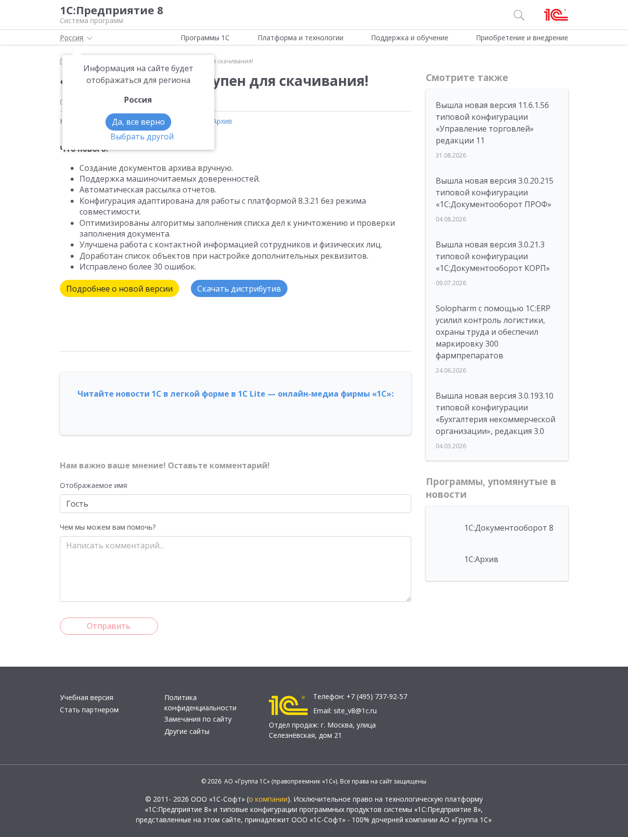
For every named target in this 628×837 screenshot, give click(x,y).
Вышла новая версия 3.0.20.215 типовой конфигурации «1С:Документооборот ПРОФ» (494, 192)
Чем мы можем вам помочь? (108, 527)
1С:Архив (217, 121)
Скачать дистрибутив (239, 288)
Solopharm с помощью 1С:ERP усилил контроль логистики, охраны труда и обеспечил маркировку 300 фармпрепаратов (493, 332)
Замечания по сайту (198, 719)
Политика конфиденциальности (200, 702)
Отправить (109, 626)
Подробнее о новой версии (119, 288)
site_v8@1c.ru (355, 710)
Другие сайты (186, 731)
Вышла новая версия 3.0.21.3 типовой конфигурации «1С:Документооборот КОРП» (493, 256)
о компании (268, 799)
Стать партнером (89, 709)
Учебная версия (86, 697)
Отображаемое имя (93, 485)
